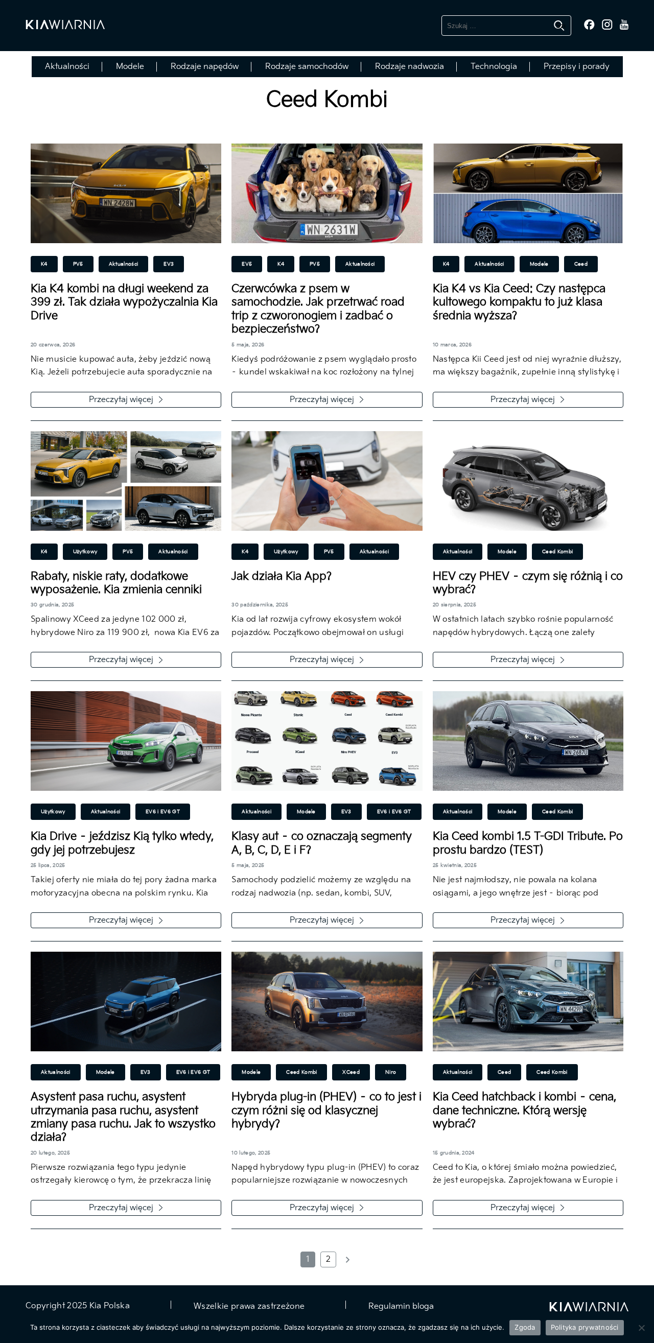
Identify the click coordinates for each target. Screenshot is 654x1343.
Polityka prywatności (585, 1327)
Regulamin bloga (400, 1306)
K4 (44, 264)
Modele (130, 67)
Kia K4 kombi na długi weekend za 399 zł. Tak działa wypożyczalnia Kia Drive (124, 302)
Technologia (494, 67)
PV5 (78, 264)
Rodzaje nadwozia (409, 67)
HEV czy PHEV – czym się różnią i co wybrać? (528, 583)
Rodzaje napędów (205, 67)
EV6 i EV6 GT (163, 812)
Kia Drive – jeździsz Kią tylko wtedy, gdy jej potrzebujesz (122, 843)
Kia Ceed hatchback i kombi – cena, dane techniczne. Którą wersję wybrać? (524, 1110)
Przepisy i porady (577, 67)
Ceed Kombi (557, 552)
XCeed (351, 1072)
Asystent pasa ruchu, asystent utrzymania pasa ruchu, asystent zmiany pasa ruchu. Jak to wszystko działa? (123, 1117)
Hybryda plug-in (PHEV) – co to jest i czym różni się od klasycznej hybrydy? (326, 1110)
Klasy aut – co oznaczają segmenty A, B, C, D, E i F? (321, 843)
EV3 (169, 264)
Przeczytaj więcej (121, 400)
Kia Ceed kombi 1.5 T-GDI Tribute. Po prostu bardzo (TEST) (528, 843)
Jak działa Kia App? (281, 576)
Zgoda (525, 1327)
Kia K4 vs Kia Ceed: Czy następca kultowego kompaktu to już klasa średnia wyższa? (519, 302)
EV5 (247, 264)
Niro (390, 1072)
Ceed (581, 264)
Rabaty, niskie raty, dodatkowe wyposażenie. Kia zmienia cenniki (116, 583)
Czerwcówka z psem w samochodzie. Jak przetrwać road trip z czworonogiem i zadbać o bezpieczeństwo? (318, 309)
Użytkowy (85, 552)
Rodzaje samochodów (306, 67)
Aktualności (67, 67)
